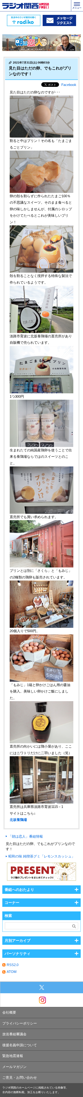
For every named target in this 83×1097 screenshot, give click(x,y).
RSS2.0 (12, 965)
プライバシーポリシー (19, 1023)
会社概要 (9, 1012)
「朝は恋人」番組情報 (25, 836)
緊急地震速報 (12, 1056)
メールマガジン (14, 1067)
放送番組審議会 (14, 1034)
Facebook (68, 85)
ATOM (12, 972)
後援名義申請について (19, 1045)
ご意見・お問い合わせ (19, 1077)
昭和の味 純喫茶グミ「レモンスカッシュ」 (41, 856)
